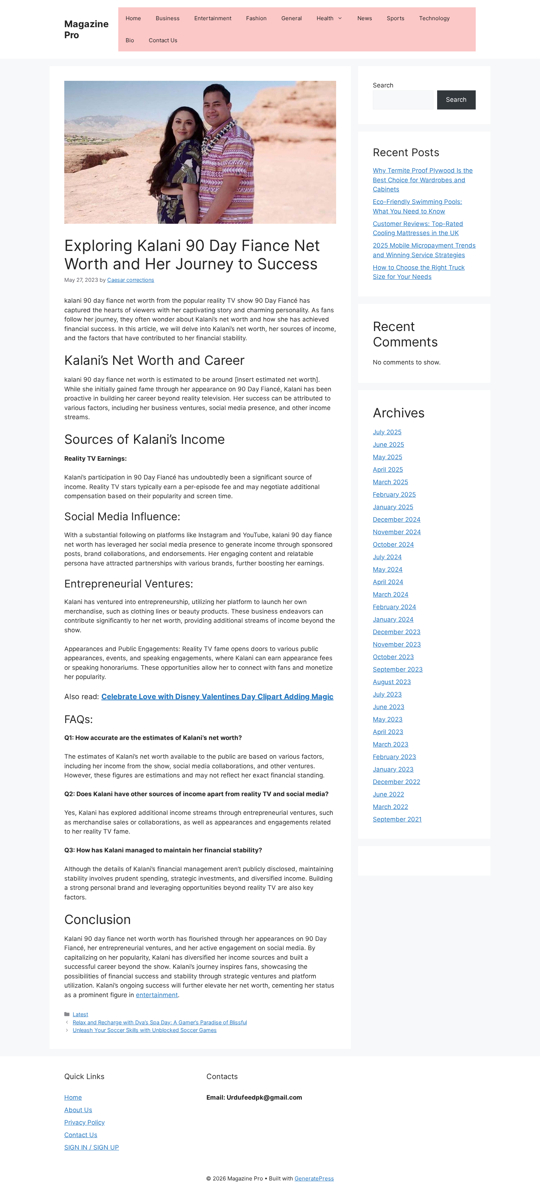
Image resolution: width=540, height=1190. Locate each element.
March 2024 (390, 594)
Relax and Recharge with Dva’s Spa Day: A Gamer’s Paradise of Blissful (160, 1022)
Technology (434, 18)
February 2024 (394, 607)
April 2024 (388, 582)
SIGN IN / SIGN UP (91, 1147)
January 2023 (393, 769)
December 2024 (397, 519)
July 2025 (387, 432)
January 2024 (393, 619)
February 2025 (394, 494)
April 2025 (388, 469)
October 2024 (393, 544)
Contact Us (163, 40)
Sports (395, 18)
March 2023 (390, 744)
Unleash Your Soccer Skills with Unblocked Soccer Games (145, 1030)
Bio (130, 40)
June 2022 (388, 794)
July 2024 (387, 557)
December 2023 (397, 632)
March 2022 (390, 806)
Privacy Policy (84, 1122)
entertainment (157, 995)
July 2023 (387, 694)
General (291, 18)
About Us (78, 1110)
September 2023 (398, 669)
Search (383, 85)
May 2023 (388, 719)
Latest (80, 1014)
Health (325, 18)
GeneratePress (314, 1178)
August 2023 (392, 682)
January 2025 (393, 507)
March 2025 (390, 482)
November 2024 (397, 532)
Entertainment (212, 18)
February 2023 (394, 757)
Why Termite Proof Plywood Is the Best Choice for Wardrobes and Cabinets (423, 180)
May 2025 (387, 457)
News (364, 18)
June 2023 (388, 707)
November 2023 (397, 644)
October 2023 (393, 657)
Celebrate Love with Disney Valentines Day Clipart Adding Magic (217, 696)
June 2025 (388, 444)
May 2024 (388, 569)
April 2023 (388, 732)
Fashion (256, 18)
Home (133, 18)
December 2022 (396, 781)
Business (168, 18)
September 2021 (397, 819)
